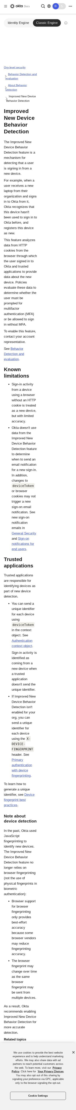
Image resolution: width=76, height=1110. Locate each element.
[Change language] (49, 6)
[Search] (43, 6)
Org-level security (15, 67)
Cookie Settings (38, 1095)
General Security (24, 533)
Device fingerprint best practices (19, 800)
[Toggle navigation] (70, 6)
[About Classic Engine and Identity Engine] (65, 23)
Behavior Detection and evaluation (14, 354)
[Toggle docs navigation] (5, 6)
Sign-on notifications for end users (23, 544)
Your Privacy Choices (51, 1071)
